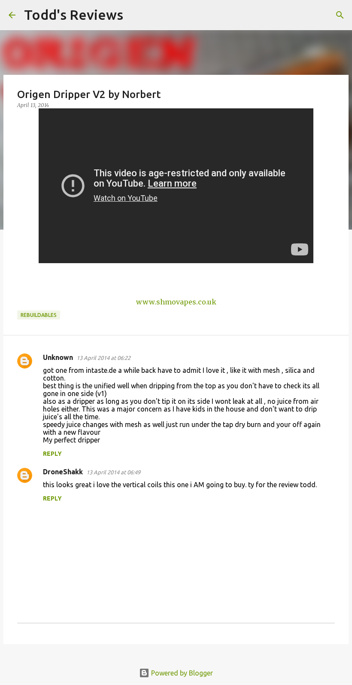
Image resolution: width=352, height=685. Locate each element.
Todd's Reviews (73, 14)
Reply (52, 453)
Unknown (58, 357)
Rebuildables (39, 315)
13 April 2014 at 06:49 (113, 472)
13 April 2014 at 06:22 (103, 358)
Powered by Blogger (181, 673)
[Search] (135, 15)
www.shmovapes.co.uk (176, 302)
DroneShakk (63, 472)
